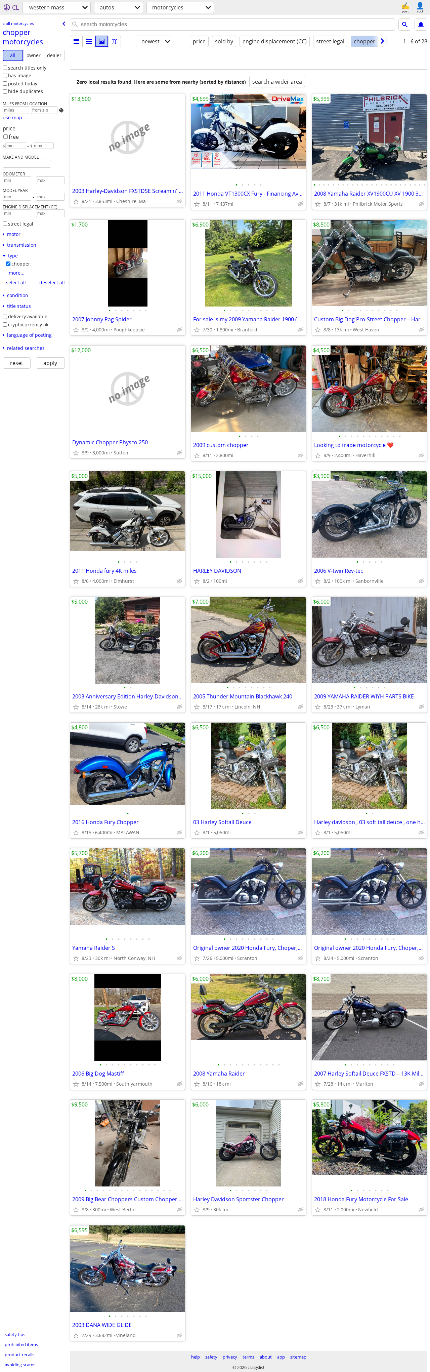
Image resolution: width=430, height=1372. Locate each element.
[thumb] (89, 41)
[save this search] (421, 24)
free (14, 136)
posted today (22, 83)
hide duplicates (25, 91)
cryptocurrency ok (28, 324)
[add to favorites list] (76, 201)
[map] (114, 41)
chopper (20, 263)
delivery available (27, 316)
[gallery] (101, 41)
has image (19, 75)
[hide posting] (179, 201)
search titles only (27, 68)
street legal (20, 223)
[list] (76, 41)
